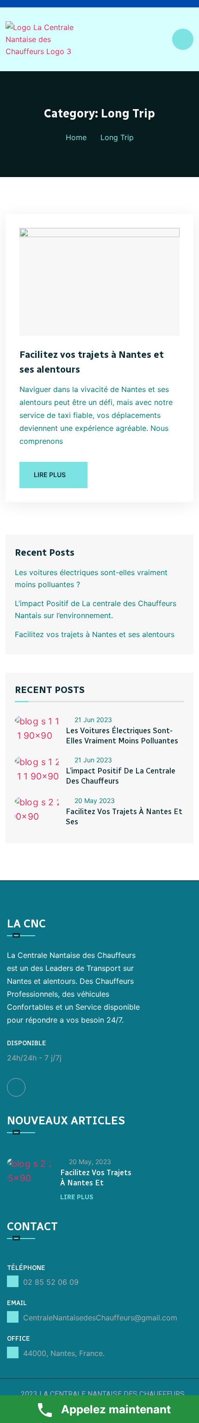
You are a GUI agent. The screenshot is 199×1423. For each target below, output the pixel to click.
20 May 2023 (95, 800)
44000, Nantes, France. (64, 1353)
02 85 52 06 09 (51, 1282)
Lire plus (76, 1197)
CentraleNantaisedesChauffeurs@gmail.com (100, 1317)
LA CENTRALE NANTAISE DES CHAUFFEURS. (111, 1394)
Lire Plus (50, 474)
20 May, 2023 (90, 1161)
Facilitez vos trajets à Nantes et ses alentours (94, 634)
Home (76, 137)
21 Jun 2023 (93, 720)
